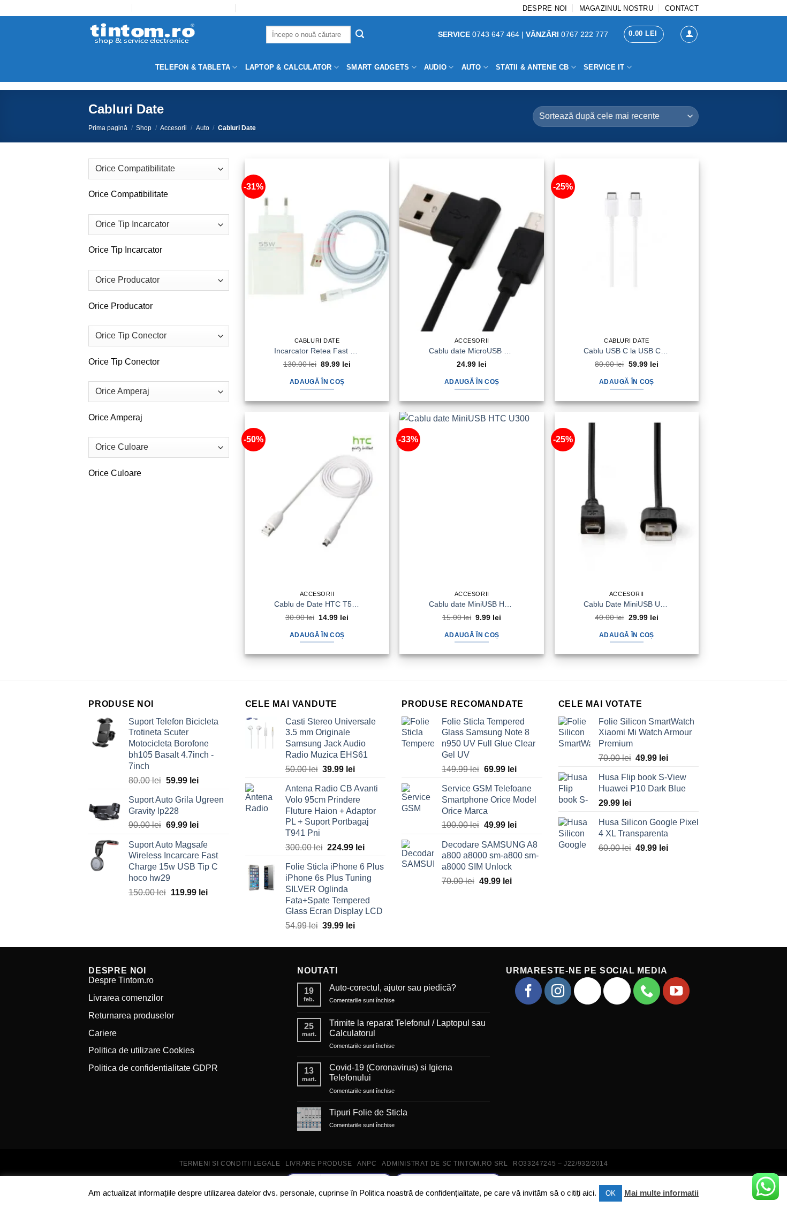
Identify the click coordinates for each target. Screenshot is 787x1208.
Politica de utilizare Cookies (141, 1050)
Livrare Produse (318, 1163)
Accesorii (173, 128)
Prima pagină (107, 128)
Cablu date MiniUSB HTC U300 (471, 604)
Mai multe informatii (661, 1192)
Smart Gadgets (377, 67)
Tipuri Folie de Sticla (368, 1112)
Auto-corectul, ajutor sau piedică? (392, 987)
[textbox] (128, 194)
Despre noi (545, 8)
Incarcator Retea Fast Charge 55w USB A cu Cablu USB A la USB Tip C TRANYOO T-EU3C (317, 350)
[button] (644, 34)
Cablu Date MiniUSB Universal (626, 604)
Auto (471, 67)
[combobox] (128, 194)
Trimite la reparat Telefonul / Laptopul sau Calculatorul (407, 1028)
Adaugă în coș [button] (317, 382)
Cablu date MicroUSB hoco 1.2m (471, 350)
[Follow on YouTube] (676, 990)
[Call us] (646, 990)
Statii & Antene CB (532, 67)
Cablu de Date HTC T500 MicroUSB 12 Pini (317, 604)
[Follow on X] (616, 990)
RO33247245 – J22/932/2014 (560, 1163)
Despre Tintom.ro (121, 980)
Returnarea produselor (131, 1015)
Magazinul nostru (616, 8)
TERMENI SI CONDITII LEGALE (230, 1163)
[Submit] (360, 35)
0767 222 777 (567, 35)
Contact (682, 8)
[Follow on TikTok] (587, 990)
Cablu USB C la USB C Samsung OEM (626, 350)
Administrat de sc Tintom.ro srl (445, 1163)
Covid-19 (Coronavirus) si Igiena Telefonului (390, 1072)
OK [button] (611, 1193)
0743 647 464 (479, 35)
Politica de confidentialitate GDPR (153, 1068)
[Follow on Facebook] (528, 990)
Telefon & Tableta (192, 67)
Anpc (366, 1163)
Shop (144, 128)
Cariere (102, 1033)
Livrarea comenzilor (125, 997)
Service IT (604, 67)
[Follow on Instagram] (557, 990)
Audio (435, 67)
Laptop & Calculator (288, 67)
